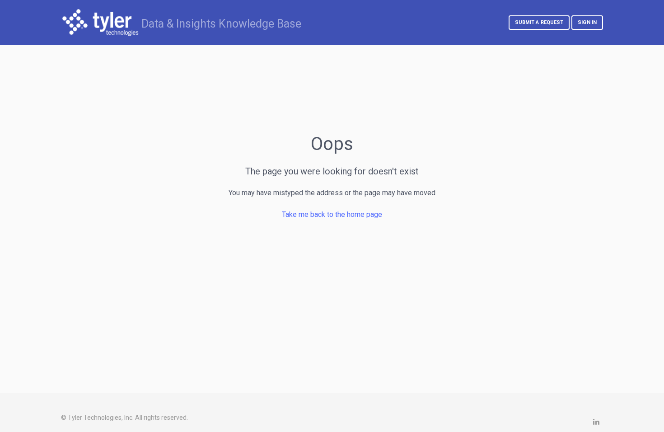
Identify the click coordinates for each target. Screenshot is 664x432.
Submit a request (539, 22)
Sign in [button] (587, 22)
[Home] (100, 22)
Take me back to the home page (332, 214)
